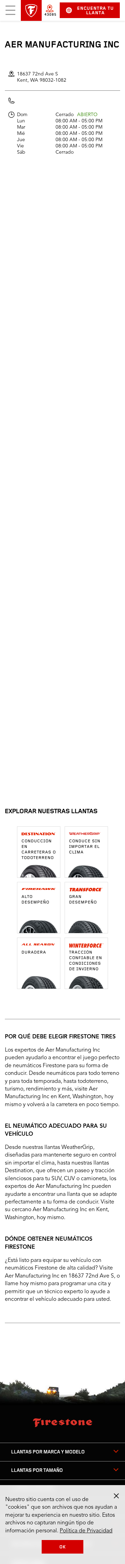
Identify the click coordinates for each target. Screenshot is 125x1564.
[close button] (116, 1495)
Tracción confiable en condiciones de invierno (85, 960)
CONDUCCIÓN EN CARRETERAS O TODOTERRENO (39, 849)
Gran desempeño (83, 900)
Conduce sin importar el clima (84, 846)
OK (62, 1547)
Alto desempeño (35, 900)
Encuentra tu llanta (95, 10)
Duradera (34, 952)
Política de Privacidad (86, 1531)
